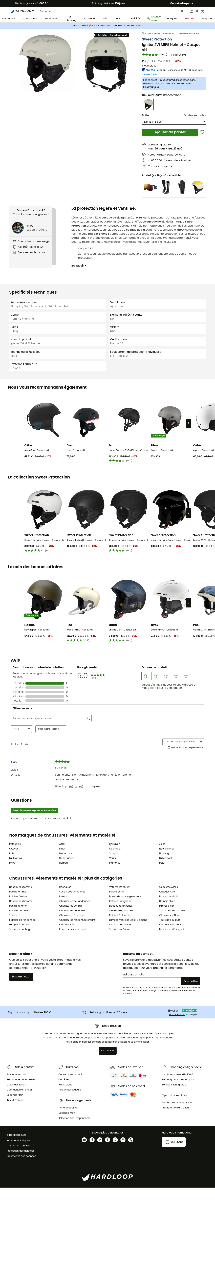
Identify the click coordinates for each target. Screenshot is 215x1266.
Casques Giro (167, 892)
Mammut (114, 863)
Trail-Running (71, 19)
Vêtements (8, 18)
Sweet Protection (157, 39)
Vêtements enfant (119, 887)
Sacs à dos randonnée (72, 892)
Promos (189, 18)
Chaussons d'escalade (72, 915)
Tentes (13, 915)
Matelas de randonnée (22, 920)
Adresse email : (133, 974)
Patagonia (15, 844)
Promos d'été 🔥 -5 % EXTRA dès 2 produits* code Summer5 (107, 26)
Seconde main (154, 19)
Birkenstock (166, 858)
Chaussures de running (72, 910)
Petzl (161, 863)
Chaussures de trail (70, 906)
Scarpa (113, 853)
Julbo (162, 844)
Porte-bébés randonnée (73, 929)
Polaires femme (18, 896)
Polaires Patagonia (120, 901)
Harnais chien (167, 901)
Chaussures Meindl (120, 925)
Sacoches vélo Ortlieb (172, 910)
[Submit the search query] (182, 12)
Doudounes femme (20, 887)
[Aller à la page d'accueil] (144, 33)
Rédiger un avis (178, 55)
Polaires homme (18, 910)
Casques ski (168, 33)
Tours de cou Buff (169, 920)
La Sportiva (15, 858)
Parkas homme (18, 906)
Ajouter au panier (170, 132)
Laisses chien (167, 906)
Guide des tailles (195, 115)
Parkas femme (17, 892)
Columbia (114, 849)
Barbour (64, 863)
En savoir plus (151, 87)
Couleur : (161, 95)
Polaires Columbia (119, 915)
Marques (172, 18)
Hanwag (164, 853)
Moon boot (65, 853)
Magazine (207, 18)
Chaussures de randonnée (74, 901)
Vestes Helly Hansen (121, 910)
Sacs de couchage (20, 929)
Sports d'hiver (153, 33)
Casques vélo (67, 925)
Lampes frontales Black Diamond (128, 920)
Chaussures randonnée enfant (77, 920)
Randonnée (51, 18)
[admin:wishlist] (202, 132)
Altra (61, 844)
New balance (167, 849)
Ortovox (13, 849)
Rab (11, 853)
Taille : (146, 115)
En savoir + (78, 265)
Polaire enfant (117, 892)
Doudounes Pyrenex (121, 906)
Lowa (12, 863)
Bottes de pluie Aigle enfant (125, 896)
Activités (135, 18)
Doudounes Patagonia (172, 929)
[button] (45, 63)
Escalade (89, 18)
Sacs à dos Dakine (119, 929)
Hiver (119, 18)
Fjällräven (114, 844)
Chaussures (30, 18)
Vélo (105, 18)
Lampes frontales (19, 925)
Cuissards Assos (168, 887)
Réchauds (65, 887)
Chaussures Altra (169, 915)
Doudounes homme (21, 901)
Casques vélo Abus (170, 925)
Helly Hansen (66, 858)
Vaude (113, 858)
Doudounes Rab (168, 896)
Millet (62, 849)
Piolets (63, 896)
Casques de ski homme (188, 33)
